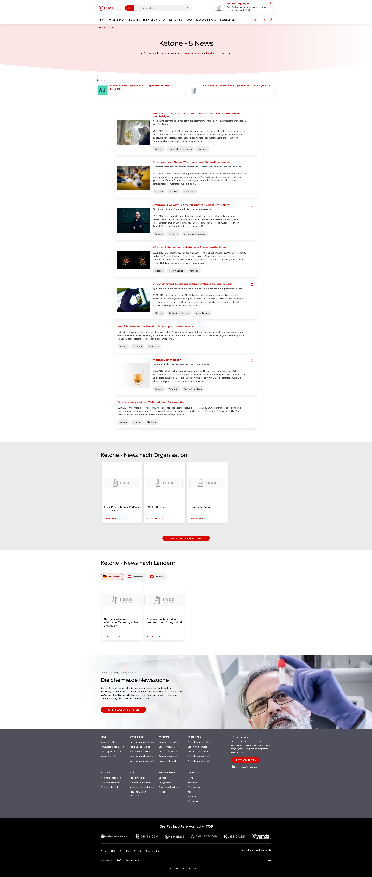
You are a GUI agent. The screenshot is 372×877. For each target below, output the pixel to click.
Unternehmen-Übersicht (142, 760)
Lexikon (162, 777)
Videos (162, 791)
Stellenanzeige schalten (142, 787)
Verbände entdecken (140, 751)
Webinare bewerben (110, 782)
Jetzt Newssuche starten (123, 709)
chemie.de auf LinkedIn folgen (246, 767)
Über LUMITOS (133, 851)
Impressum (106, 860)
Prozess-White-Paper (198, 751)
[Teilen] (255, 20)
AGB (119, 860)
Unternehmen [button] (116, 19)
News (190, 777)
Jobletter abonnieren (140, 782)
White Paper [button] (176, 19)
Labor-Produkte (167, 746)
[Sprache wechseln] (263, 20)
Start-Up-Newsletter (111, 751)
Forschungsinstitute (169, 787)
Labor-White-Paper (197, 746)
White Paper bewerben (199, 756)
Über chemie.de (153, 851)
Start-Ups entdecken (140, 746)
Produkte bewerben (168, 756)
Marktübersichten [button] (154, 19)
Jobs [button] (190, 19)
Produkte (192, 782)
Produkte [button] (134, 19)
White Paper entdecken (199, 742)
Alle (128, 8)
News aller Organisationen (186, 538)
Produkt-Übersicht (168, 760)
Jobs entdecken (137, 777)
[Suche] (189, 8)
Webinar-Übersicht (110, 787)
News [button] (102, 19)
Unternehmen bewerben (142, 756)
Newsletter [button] (227, 19)
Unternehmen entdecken (142, 742)
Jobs (190, 791)
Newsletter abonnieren (112, 746)
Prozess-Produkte (168, 751)
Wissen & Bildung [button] (206, 19)
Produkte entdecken (169, 742)
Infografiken (165, 782)
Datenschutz (132, 860)
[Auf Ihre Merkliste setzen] (252, 114)
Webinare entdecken (111, 777)
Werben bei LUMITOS (111, 851)
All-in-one (193, 801)
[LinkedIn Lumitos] (269, 860)
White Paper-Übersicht (199, 760)
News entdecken (109, 742)
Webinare (192, 796)
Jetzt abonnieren (245, 759)
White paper (194, 787)
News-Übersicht (109, 756)
